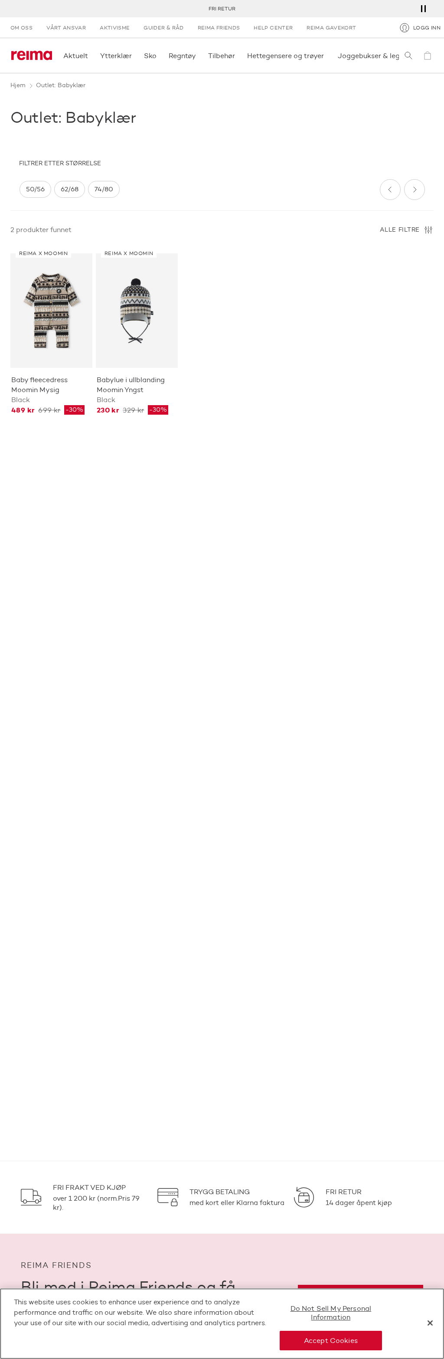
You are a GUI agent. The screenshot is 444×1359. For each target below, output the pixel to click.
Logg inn (427, 27)
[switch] (35, 189)
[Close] (430, 1323)
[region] (196, 189)
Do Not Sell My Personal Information (331, 1312)
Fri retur (222, 8)
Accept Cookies (331, 1340)
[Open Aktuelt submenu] (90, 55)
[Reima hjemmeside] (31, 55)
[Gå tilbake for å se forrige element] (390, 189)
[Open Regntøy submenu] (198, 55)
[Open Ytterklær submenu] (134, 55)
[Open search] (408, 55)
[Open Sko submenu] (159, 55)
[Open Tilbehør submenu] (237, 55)
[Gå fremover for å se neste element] (414, 189)
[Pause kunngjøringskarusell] (423, 8)
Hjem (18, 85)
